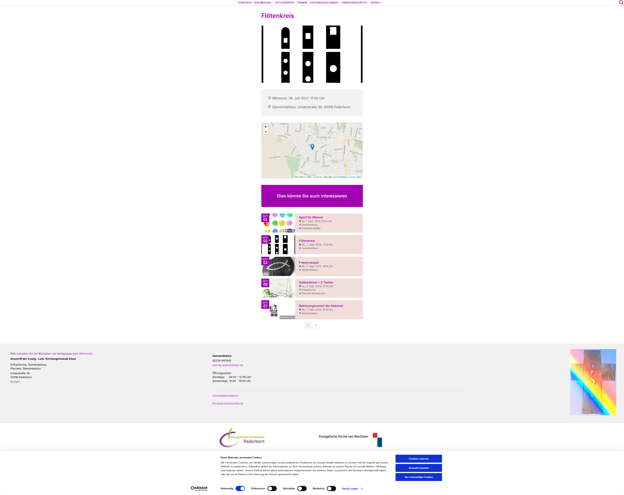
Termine (302, 2)
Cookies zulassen (419, 458)
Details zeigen (350, 488)
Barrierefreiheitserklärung (227, 403)
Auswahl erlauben (419, 468)
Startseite (245, 2)
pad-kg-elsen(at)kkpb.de (227, 365)
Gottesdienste (284, 2)
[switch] (272, 488)
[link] (263, 2)
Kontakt (15, 381)
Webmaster (86, 353)
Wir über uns (262, 2)
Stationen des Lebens (324, 2)
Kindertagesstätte (354, 2)
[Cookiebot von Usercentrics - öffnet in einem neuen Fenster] (199, 488)
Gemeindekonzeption (225, 395)
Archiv (375, 2)
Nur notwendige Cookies (419, 477)
